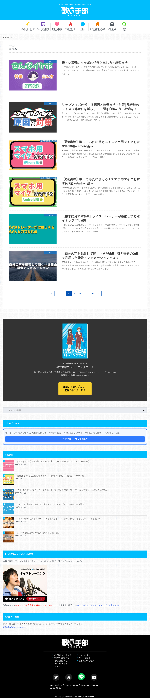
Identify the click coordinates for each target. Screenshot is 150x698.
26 (92, 293)
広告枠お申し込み (86, 660)
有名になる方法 (57, 30)
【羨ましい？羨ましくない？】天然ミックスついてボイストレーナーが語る (49, 504)
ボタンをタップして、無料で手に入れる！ (75, 388)
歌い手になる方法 (43, 30)
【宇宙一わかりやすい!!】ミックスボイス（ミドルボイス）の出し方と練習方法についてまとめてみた (61, 490)
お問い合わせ (112, 30)
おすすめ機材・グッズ (97, 30)
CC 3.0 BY (56, 688)
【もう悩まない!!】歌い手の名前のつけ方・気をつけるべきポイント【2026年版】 (52, 461)
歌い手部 (73, 697)
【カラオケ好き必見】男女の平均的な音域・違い (37, 533)
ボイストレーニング (27, 30)
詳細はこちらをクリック (14, 627)
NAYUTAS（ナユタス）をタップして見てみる (98, 605)
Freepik (66, 685)
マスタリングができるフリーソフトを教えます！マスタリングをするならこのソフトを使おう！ (59, 518)
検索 (124, 29)
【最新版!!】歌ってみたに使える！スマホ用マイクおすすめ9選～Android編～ (50, 476)
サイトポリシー (85, 655)
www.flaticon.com (81, 685)
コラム (82, 30)
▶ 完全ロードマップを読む (75, 439)
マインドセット (70, 30)
